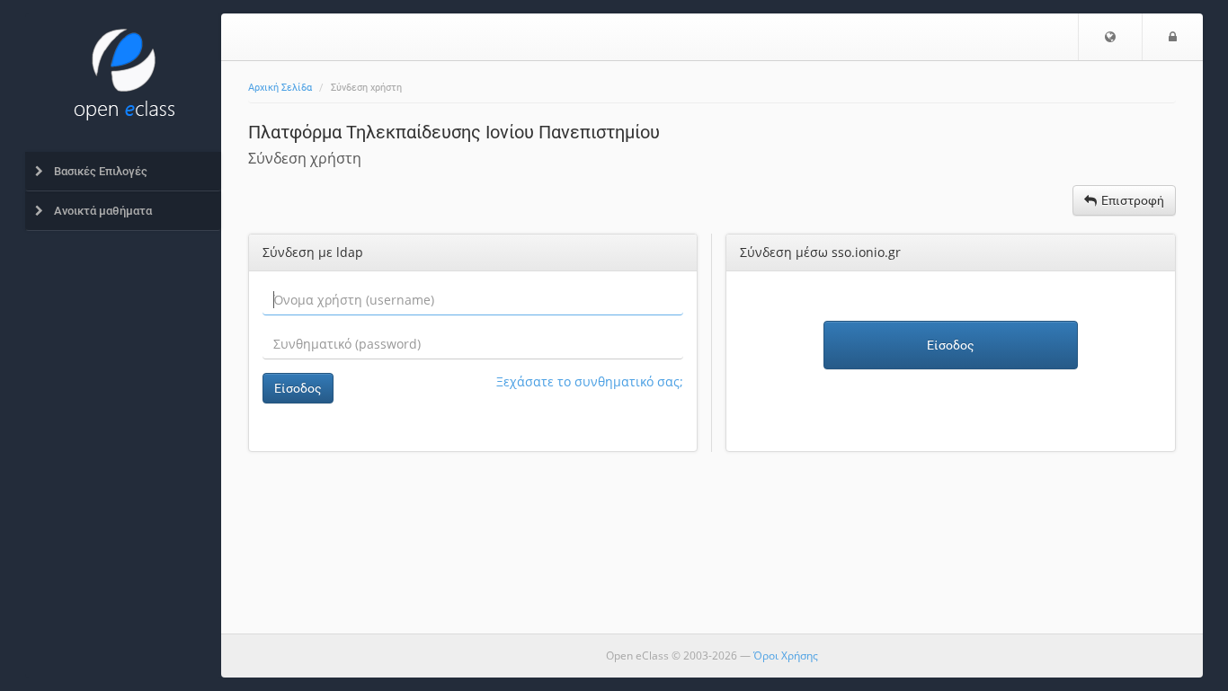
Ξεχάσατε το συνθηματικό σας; (589, 381)
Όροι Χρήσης (785, 655)
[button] (1110, 36)
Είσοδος (298, 388)
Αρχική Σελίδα (280, 87)
